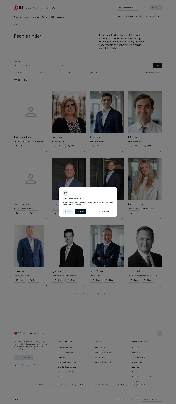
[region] (88, 202)
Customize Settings (106, 211)
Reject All (68, 211)
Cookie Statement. (76, 205)
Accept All (81, 211)
